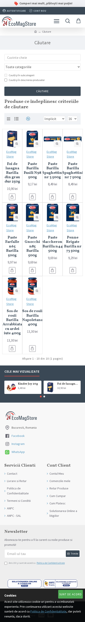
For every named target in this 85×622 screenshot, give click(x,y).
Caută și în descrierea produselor (27, 80)
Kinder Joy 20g (28, 384)
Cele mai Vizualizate (21, 372)
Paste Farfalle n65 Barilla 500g (12, 246)
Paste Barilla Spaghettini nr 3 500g (52, 171)
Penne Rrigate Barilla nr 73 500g (72, 244)
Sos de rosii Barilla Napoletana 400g (32, 318)
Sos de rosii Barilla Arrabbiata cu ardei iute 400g (12, 322)
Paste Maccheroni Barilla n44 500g (53, 244)
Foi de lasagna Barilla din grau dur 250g (12, 173)
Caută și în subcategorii (21, 75)
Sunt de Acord (70, 594)
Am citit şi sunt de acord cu (37, 562)
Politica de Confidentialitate (48, 611)
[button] (41, 396)
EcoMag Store (11, 154)
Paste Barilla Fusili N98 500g (32, 171)
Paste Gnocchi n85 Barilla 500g (32, 246)
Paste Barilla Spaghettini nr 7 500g (72, 171)
